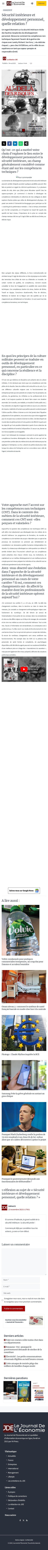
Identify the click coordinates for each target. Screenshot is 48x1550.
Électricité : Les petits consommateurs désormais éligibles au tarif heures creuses (23, 1357)
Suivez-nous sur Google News (21, 890)
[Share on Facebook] (9, 143)
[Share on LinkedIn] (15, 143)
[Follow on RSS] (26, 1520)
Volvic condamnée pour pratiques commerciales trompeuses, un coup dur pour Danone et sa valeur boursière (22, 962)
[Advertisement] (24, 246)
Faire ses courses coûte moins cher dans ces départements (23, 1341)
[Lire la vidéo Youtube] (24, 669)
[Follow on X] (23, 1520)
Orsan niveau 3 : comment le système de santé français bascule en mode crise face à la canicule (24, 1007)
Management (7, 10)
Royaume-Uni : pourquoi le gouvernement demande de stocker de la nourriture (23, 1350)
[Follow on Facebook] (20, 1520)
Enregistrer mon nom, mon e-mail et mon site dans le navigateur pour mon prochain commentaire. (24, 1300)
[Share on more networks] (26, 143)
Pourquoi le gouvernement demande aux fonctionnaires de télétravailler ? (21, 1180)
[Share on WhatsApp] (20, 143)
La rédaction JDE (12, 60)
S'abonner (41, 3)
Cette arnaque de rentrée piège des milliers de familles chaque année (21, 1364)
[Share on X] (4, 143)
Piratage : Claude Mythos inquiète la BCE (20, 1054)
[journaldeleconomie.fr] (16, 3)
